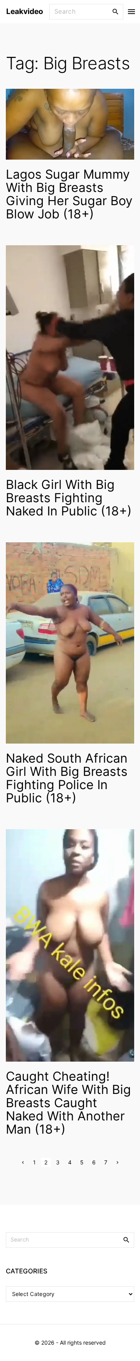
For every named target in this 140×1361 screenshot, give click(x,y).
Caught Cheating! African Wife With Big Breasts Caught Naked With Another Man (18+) (68, 1103)
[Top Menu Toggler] (131, 11)
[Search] (115, 11)
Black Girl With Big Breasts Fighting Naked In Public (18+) (69, 498)
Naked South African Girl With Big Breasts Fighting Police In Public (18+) (67, 778)
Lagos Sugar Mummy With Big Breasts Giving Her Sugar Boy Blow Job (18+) (69, 194)
